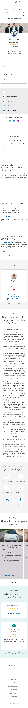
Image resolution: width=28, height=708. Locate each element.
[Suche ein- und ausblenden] (19, 2)
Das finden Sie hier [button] (6, 128)
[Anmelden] (23, 2)
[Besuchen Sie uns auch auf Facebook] (14, 121)
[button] (14, 33)
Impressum (14, 676)
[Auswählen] (24, 64)
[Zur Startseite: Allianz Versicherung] (2, 2)
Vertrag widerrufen (13, 665)
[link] (9, 101)
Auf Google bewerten (14, 613)
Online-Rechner (14, 693)
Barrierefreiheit (14, 683)
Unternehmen (14, 689)
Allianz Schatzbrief (8, 242)
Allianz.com (14, 696)
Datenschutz (14, 679)
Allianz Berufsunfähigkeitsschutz (12, 173)
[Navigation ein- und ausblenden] (26, 2)
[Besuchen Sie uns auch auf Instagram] (18, 121)
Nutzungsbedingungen (14, 686)
